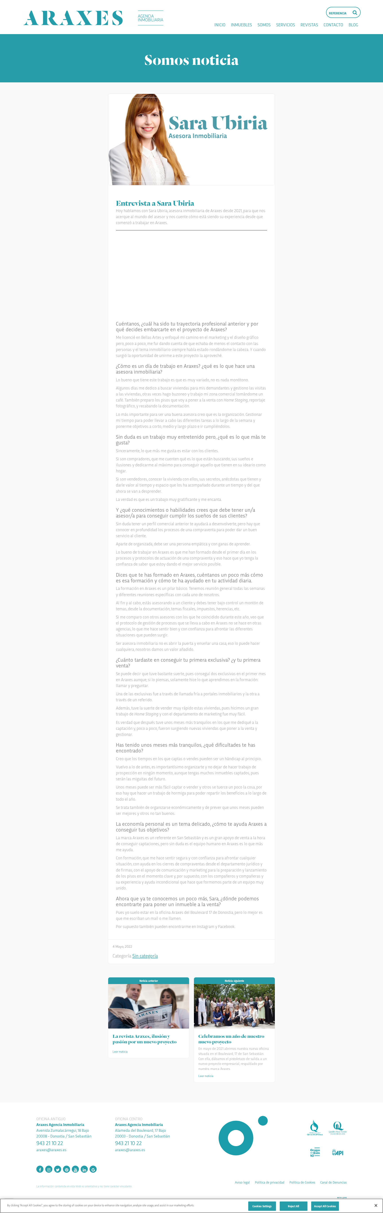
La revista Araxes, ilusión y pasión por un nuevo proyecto (144, 1038)
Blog (353, 24)
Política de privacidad (269, 1182)
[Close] (376, 1205)
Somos (264, 24)
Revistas (309, 24)
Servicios (285, 24)
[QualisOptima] (315, 1128)
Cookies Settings (262, 1206)
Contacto (333, 24)
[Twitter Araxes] (57, 1169)
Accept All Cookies (325, 1206)
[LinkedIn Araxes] (84, 1169)
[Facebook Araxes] (39, 1169)
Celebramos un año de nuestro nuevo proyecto (231, 1038)
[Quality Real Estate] (338, 1128)
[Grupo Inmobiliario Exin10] (315, 1152)
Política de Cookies (302, 1182)
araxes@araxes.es (51, 1149)
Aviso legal (242, 1182)
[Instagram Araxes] (48, 1169)
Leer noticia (120, 1051)
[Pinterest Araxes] (66, 1169)
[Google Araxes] (93, 1169)
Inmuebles (241, 24)
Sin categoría (145, 955)
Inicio (219, 24)
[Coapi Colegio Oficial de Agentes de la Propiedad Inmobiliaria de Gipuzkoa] (338, 1152)
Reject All (293, 1206)
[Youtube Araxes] (75, 1169)
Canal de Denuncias (333, 1182)
